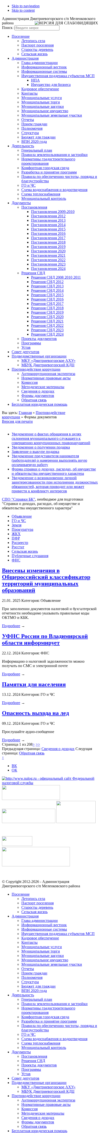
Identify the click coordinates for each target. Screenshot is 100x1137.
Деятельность (23, 146)
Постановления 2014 (48, 225)
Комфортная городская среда (45, 168)
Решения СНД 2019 (47, 312)
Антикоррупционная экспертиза (48, 374)
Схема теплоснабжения (40, 194)
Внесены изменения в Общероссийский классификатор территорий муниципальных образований (46, 580)
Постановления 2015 (48, 229)
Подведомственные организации (39, 356)
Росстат (18, 547)
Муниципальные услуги (41, 98)
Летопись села (33, 41)
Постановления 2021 (48, 255)
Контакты (29, 93)
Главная (25, 413)
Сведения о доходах (37, 391)
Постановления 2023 (48, 264)
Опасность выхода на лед (35, 713)
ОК (14, 770)
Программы (31, 343)
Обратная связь (34, 400)
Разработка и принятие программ (49, 172)
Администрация (25, 58)
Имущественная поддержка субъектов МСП (58, 76)
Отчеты (27, 120)
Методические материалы (42, 387)
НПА (35, 80)
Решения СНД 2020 (47, 317)
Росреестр (20, 543)
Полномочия (31, 128)
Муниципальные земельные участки (51, 115)
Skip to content (23, 10)
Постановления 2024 (48, 268)
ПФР (16, 538)
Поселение (21, 36)
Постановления (34, 207)
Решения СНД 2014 (47, 290)
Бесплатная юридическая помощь (39, 404)
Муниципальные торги (40, 102)
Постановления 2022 (48, 260)
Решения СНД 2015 (47, 295)
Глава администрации (39, 63)
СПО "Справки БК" (18, 499)
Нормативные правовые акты (46, 378)
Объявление (22, 516)
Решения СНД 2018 (47, 308)
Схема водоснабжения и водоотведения (54, 190)
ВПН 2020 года (34, 141)
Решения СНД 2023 (47, 330)
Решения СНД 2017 (47, 304)
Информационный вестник (44, 67)
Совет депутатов (25, 352)
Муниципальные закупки (42, 106)
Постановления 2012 (48, 216)
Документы (21, 203)
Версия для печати (17, 421)
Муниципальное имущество (44, 111)
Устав (26, 347)
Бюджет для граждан (38, 137)
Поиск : (8, 28)
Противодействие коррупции (36, 369)
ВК (14, 766)
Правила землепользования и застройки (54, 155)
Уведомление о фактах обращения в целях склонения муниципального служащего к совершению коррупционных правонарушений (51, 438)
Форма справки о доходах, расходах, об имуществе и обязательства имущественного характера (54, 471)
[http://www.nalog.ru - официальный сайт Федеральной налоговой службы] (50, 783)
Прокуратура (22, 529)
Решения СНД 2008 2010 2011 (56, 277)
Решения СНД (33, 273)
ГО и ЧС (28, 185)
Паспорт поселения (37, 45)
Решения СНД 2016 (47, 299)
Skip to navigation (26, 6)
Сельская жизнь (34, 54)
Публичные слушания (30, 556)
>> (38, 744)
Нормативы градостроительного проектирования (48, 161)
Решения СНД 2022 (47, 325)
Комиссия (29, 382)
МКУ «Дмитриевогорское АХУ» (48, 360)
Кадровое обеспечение (40, 89)
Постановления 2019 (48, 247)
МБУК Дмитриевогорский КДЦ (48, 365)
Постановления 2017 (48, 238)
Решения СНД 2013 (47, 286)
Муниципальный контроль (43, 198)
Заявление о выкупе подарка (35, 451)
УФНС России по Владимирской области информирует (45, 639)
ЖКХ (16, 534)
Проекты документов (39, 339)
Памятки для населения (34, 684)
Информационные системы (44, 71)
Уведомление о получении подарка (41, 447)
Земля (16, 525)
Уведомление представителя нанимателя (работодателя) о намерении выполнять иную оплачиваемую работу (49, 460)
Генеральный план (36, 150)
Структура (30, 133)
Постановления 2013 (48, 220)
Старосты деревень (37, 49)
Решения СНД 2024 (47, 334)
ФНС (16, 560)
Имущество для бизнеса (51, 85)
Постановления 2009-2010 (53, 212)
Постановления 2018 (48, 242)
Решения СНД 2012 (47, 282)
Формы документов (37, 396)
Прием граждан (34, 124)
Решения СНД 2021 (47, 321)
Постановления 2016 (48, 233)
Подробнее (11, 626)
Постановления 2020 (48, 251)
